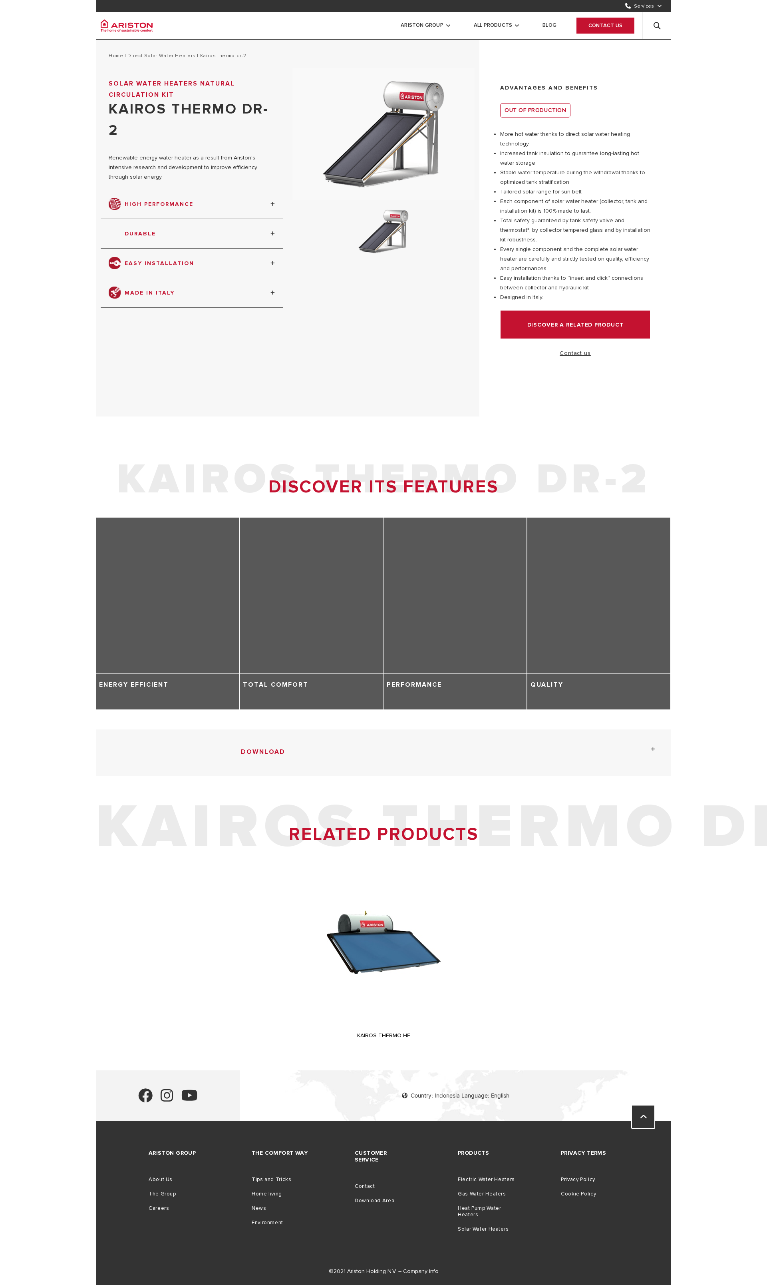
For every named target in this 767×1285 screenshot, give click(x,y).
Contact (365, 1186)
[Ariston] (126, 25)
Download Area (374, 1200)
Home (116, 56)
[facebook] (145, 1099)
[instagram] (167, 1099)
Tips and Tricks (271, 1179)
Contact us (605, 25)
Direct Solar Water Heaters (161, 56)
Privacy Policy (578, 1179)
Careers (159, 1208)
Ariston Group (422, 25)
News (259, 1208)
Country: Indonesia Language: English (460, 1095)
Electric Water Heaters (486, 1179)
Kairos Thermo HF (383, 1035)
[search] (657, 25)
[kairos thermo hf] (384, 1023)
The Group (162, 1194)
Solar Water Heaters (483, 1229)
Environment (267, 1222)
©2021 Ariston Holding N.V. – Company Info (384, 1271)
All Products (493, 25)
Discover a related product (575, 324)
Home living (267, 1194)
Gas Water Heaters (482, 1194)
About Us (161, 1179)
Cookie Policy (578, 1194)
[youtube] (189, 1099)
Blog (549, 25)
